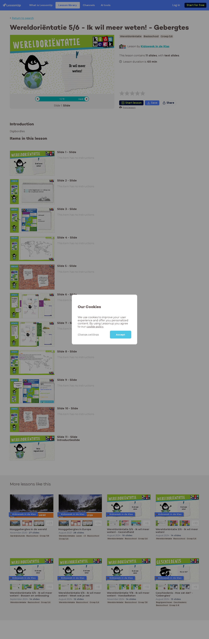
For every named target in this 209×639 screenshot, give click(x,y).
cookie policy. (95, 326)
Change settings (88, 334)
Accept (120, 334)
